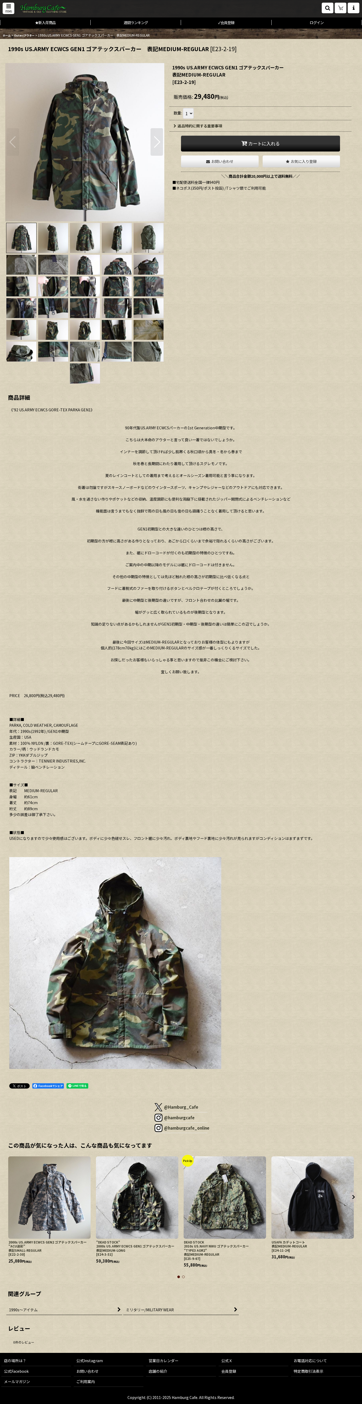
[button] (8, 8)
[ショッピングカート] (340, 8)
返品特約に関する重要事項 (200, 125)
